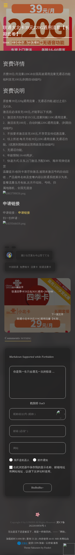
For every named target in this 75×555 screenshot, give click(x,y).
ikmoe (6, 42)
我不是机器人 (21, 460)
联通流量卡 (45, 267)
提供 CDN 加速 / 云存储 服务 (43, 543)
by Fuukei (46, 547)
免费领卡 (24, 267)
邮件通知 (43, 460)
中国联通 (13, 267)
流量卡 (34, 267)
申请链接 (24, 212)
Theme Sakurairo (32, 547)
